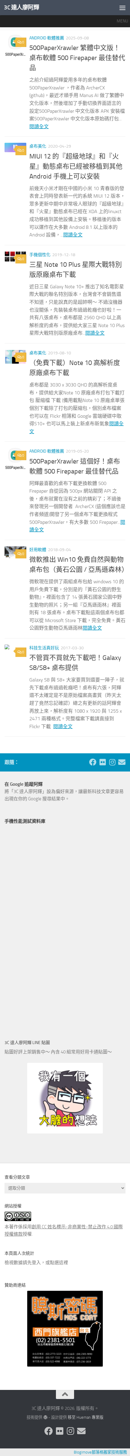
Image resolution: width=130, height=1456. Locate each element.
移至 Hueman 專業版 (85, 1417)
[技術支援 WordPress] (45, 1417)
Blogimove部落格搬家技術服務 (100, 1452)
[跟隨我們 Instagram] (112, 762)
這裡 (63, 1262)
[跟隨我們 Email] (121, 762)
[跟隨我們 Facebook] (92, 762)
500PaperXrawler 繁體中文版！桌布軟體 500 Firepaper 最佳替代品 (77, 58)
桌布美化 (37, 146)
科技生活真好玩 (44, 648)
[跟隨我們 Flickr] (102, 762)
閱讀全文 (39, 126)
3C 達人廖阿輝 (21, 7)
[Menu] (122, 7)
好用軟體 (37, 549)
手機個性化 (39, 254)
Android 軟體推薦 (46, 38)
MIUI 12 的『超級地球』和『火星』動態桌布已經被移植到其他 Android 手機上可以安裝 (75, 166)
